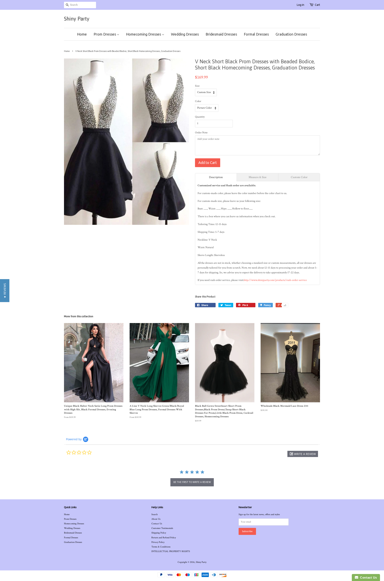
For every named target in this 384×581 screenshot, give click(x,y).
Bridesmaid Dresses (221, 34)
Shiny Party (76, 19)
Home (82, 34)
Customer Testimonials (162, 528)
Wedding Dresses (185, 34)
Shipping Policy (158, 532)
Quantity (200, 117)
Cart (317, 4)
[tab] (216, 177)
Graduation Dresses (291, 34)
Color (198, 101)
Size (197, 86)
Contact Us (156, 523)
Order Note (201, 132)
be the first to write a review (192, 482)
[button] (302, 454)
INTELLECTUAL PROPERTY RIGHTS (170, 551)
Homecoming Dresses (144, 34)
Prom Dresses (105, 34)
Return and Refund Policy (163, 537)
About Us (155, 519)
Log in (300, 4)
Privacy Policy (157, 542)
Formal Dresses (256, 34)
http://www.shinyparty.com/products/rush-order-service (275, 280)
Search (154, 514)
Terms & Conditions (160, 546)
